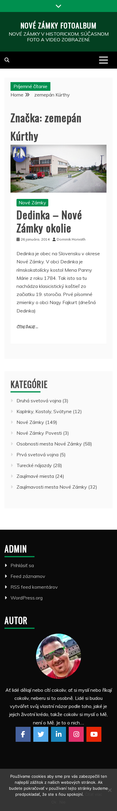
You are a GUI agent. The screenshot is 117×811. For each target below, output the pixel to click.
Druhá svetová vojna (38, 401)
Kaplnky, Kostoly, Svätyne (44, 411)
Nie (62, 802)
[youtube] (93, 734)
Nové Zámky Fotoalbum (58, 25)
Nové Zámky (32, 203)
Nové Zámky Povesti (39, 433)
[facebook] (23, 734)
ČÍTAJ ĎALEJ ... (27, 327)
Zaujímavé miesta (35, 476)
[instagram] (76, 734)
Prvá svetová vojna (37, 454)
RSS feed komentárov (34, 587)
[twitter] (40, 734)
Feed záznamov (27, 576)
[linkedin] (58, 734)
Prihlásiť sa (22, 565)
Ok (53, 802)
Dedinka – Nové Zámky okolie (49, 220)
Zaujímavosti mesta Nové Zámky (51, 487)
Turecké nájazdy (34, 465)
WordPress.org (26, 598)
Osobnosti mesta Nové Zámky (49, 444)
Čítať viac (93, 794)
